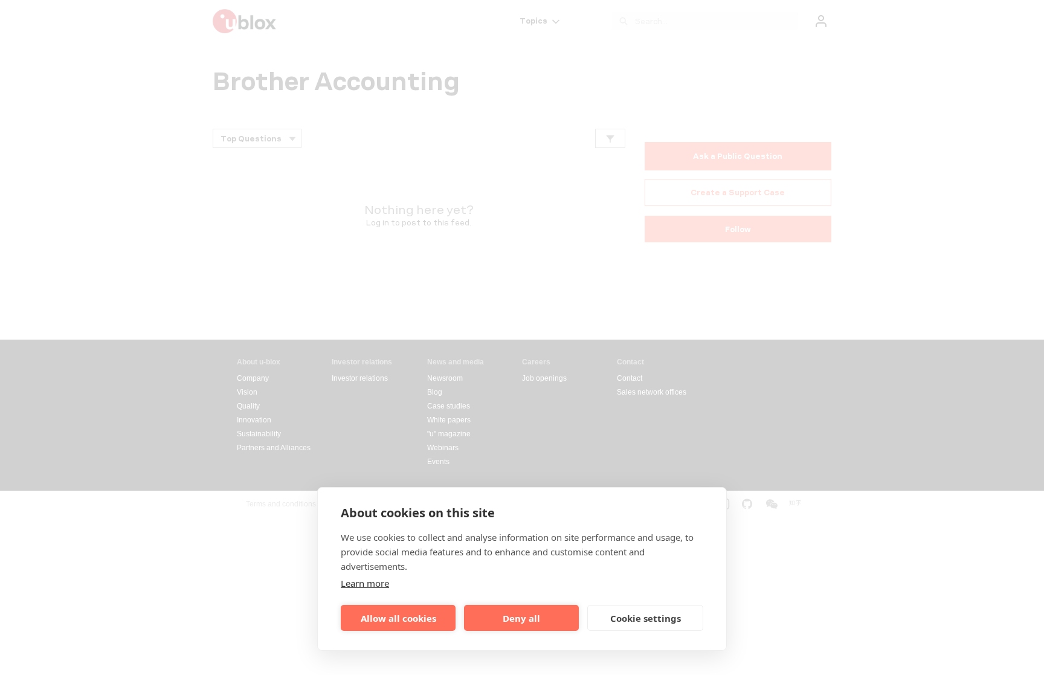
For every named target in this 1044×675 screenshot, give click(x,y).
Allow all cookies (398, 618)
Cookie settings (645, 618)
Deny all (521, 618)
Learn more (365, 583)
